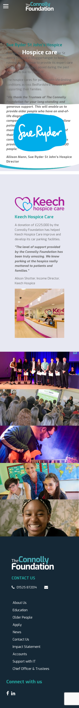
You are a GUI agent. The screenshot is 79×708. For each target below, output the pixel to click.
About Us (20, 603)
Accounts (20, 654)
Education (20, 610)
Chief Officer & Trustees (31, 669)
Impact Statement (26, 647)
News (17, 632)
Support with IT (24, 661)
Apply (17, 625)
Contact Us (21, 639)
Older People (22, 617)
